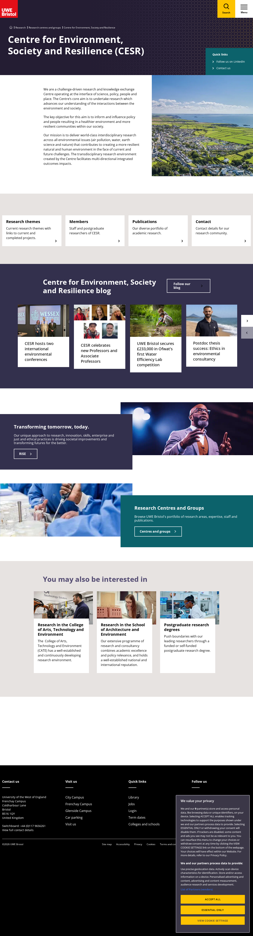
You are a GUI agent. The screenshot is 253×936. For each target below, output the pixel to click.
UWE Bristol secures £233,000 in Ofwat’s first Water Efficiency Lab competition (155, 354)
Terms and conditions (172, 844)
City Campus (74, 797)
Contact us (223, 68)
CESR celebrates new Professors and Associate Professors (99, 353)
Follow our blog (182, 286)
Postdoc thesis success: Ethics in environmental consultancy (209, 351)
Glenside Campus (78, 811)
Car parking (74, 817)
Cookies (151, 844)
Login (132, 811)
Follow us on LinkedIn (230, 61)
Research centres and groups (45, 27)
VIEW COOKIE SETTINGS (212, 920)
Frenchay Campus (78, 804)
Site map (107, 844)
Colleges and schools (144, 824)
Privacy (138, 844)
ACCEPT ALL (213, 899)
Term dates (136, 817)
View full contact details (18, 830)
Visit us (70, 824)
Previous (247, 333)
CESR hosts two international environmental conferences (39, 351)
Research (20, 27)
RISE (22, 454)
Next (247, 321)
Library (133, 797)
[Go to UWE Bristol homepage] (10, 27)
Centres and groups (155, 531)
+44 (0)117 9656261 (33, 826)
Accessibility (123, 844)
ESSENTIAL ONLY (213, 910)
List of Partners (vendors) (197, 889)
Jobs (131, 804)
